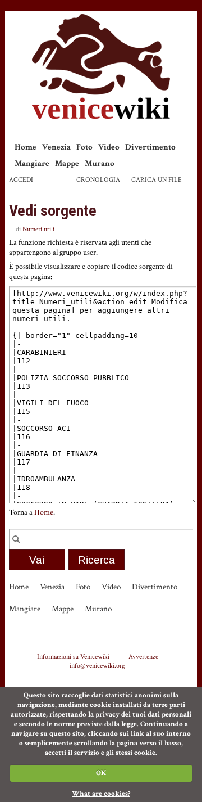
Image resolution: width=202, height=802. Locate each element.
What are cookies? (101, 794)
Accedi (21, 179)
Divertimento (150, 147)
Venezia (56, 147)
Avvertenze (143, 656)
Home (25, 147)
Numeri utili (38, 229)
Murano (99, 163)
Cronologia (98, 179)
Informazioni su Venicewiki (73, 656)
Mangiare (32, 163)
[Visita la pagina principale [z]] (101, 66)
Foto (84, 147)
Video (109, 147)
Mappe (67, 163)
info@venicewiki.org (97, 665)
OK (101, 773)
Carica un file (156, 179)
